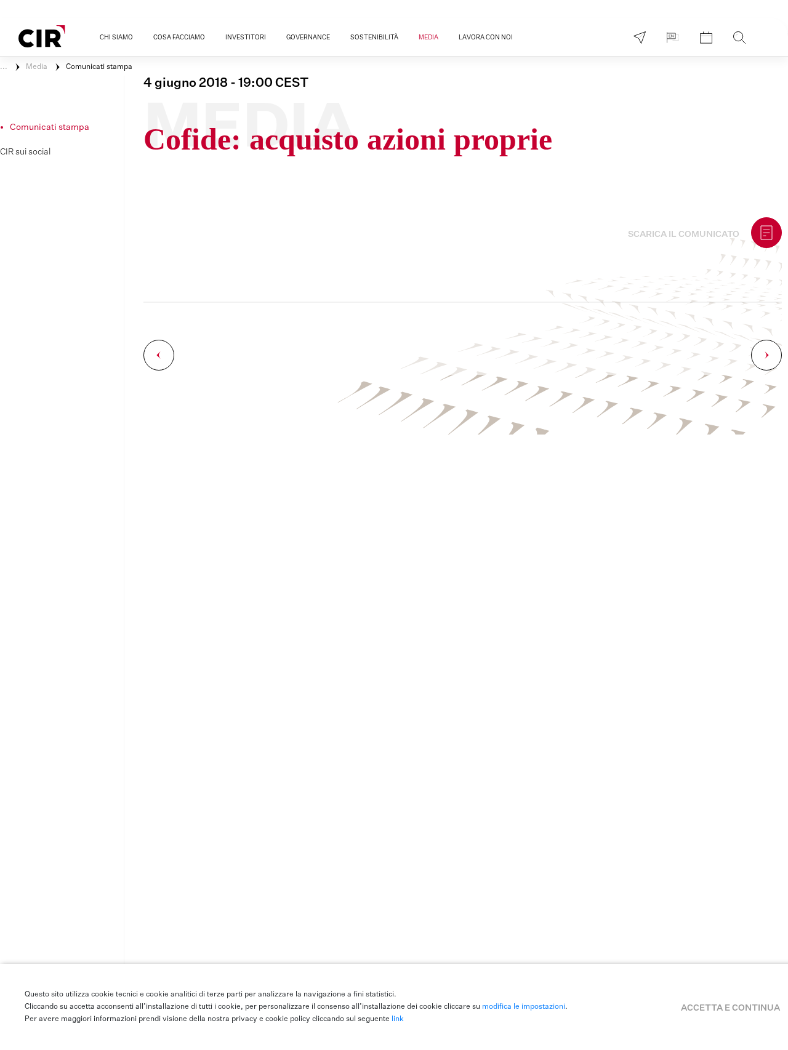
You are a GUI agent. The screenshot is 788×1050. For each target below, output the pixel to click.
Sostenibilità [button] (374, 37)
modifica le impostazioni (523, 1007)
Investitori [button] (245, 37)
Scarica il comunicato (683, 234)
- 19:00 (225, 83)
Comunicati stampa (99, 67)
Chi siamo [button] (116, 37)
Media (36, 67)
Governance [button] (308, 37)
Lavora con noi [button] (486, 37)
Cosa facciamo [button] (179, 37)
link (398, 1019)
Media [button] (428, 37)
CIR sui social (25, 152)
